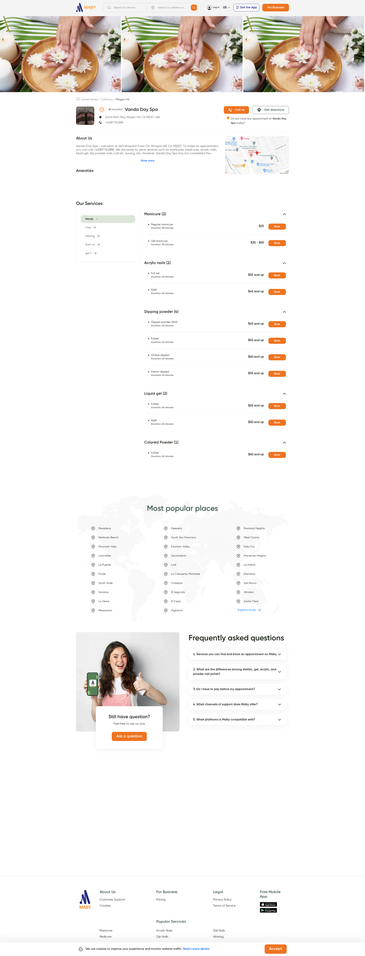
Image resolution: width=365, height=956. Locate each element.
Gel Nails (219, 930)
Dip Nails (162, 936)
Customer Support (112, 899)
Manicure (106, 930)
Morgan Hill (122, 99)
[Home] (86, 7)
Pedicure (105, 936)
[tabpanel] (214, 341)
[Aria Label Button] (194, 8)
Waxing (218, 936)
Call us (239, 109)
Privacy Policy (222, 899)
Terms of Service (224, 905)
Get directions (274, 109)
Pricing (160, 899)
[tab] (92, 219)
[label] (78, 100)
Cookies (105, 905)
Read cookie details (196, 948)
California (107, 99)
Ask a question (129, 736)
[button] (216, 216)
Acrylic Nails (164, 930)
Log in (216, 7)
